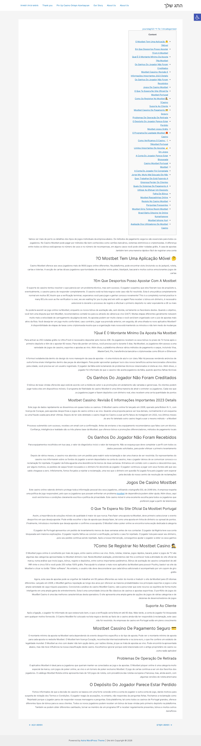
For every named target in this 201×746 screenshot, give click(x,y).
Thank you (47, 5)
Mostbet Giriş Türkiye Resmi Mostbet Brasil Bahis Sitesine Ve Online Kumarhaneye (150, 213)
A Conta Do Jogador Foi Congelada (151, 171)
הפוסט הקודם (164, 725)
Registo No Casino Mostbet (155, 201)
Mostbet (164, 167)
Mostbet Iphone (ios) (158, 220)
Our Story (98, 5)
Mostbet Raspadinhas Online (154, 197)
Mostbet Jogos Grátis (157, 129)
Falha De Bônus (160, 193)
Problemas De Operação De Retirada (150, 117)
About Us (124, 5)
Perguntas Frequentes (157, 205)
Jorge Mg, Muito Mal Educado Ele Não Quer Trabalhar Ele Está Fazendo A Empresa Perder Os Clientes (150, 178)
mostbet (121, 493)
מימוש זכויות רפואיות (29, 5)
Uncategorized (169, 29)
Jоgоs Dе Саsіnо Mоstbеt (155, 87)
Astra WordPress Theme (93, 740)
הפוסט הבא (36, 725)
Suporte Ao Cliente (158, 106)
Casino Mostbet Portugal (156, 163)
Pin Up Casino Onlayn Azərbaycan (73, 5)
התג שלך (173, 5)
